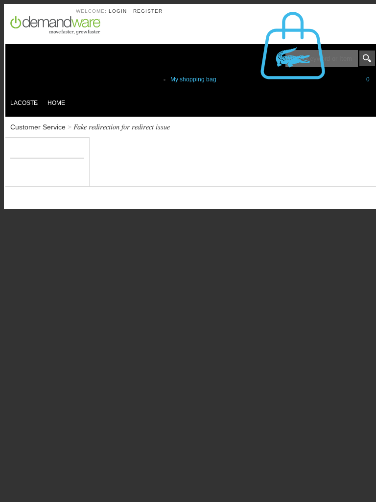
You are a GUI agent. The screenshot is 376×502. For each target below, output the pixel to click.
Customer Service (38, 127)
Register (148, 11)
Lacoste (24, 103)
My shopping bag (270, 79)
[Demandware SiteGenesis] (59, 27)
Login (118, 11)
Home (56, 103)
